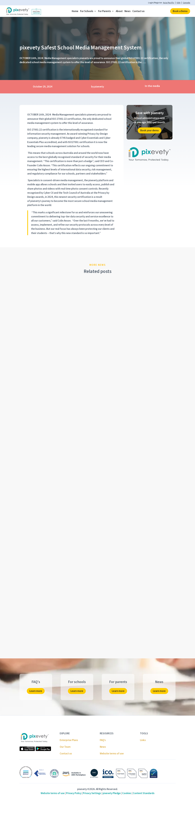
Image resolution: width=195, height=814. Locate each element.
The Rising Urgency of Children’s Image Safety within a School (63, 381)
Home (75, 11)
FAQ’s (103, 740)
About (119, 11)
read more (28, 390)
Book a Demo (180, 11)
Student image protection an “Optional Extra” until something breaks (68, 503)
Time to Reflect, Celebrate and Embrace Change (54, 624)
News (127, 11)
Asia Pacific (168, 2)
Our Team (65, 746)
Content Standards (143, 793)
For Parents (104, 11)
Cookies (126, 793)
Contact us (138, 11)
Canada (186, 2)
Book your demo (149, 130)
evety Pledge (112, 793)
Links (143, 740)
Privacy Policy (73, 793)
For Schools (86, 11)
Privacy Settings (92, 793)
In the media (152, 86)
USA (178, 2)
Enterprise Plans (69, 740)
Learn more (35, 691)
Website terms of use (112, 753)
